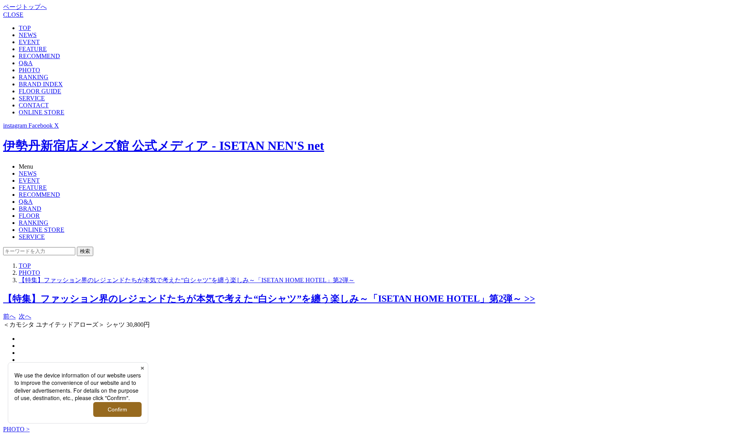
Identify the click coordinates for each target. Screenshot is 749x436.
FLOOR (29, 215)
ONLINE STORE (41, 112)
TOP (25, 28)
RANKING (33, 77)
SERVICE (32, 98)
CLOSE (13, 14)
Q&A (26, 63)
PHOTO (29, 70)
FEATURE (33, 49)
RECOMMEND (39, 56)
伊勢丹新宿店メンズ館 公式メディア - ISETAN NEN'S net (163, 146)
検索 (85, 251)
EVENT (29, 42)
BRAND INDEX (41, 84)
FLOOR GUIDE (40, 91)
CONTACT (34, 105)
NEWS (28, 35)
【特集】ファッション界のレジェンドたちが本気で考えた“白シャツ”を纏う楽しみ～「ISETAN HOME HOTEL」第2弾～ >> (269, 299)
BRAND (30, 208)
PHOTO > (16, 429)
